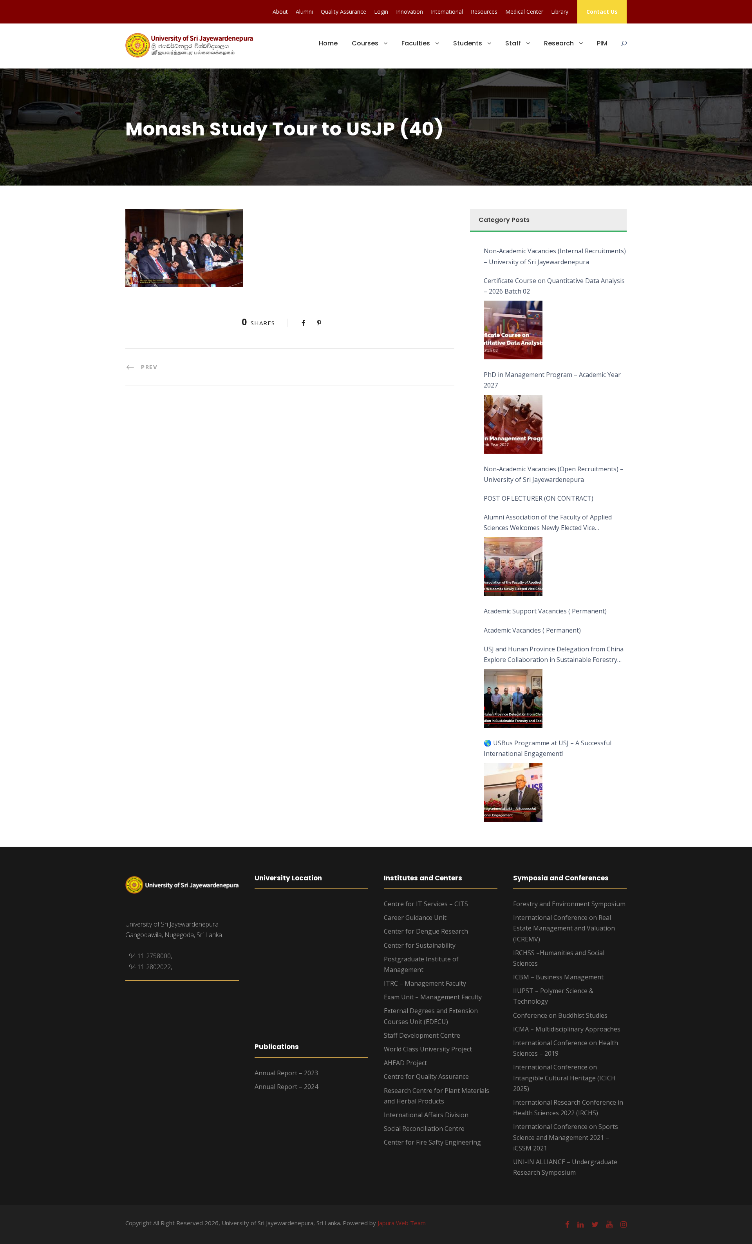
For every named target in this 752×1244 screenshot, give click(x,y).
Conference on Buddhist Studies (560, 1015)
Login (381, 11)
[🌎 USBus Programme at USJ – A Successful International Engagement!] (513, 792)
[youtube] (609, 1224)
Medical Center (524, 11)
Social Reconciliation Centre (424, 1128)
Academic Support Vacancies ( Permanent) (545, 611)
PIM (602, 43)
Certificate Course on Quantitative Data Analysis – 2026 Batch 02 (554, 286)
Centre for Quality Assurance (426, 1076)
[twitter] (594, 1224)
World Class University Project (428, 1049)
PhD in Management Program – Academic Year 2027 (552, 379)
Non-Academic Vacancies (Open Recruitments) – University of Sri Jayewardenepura (554, 474)
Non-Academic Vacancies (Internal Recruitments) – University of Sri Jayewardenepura (555, 256)
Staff (513, 43)
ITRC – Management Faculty (425, 983)
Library (559, 11)
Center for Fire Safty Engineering (432, 1142)
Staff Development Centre (422, 1035)
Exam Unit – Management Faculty (433, 997)
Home (328, 43)
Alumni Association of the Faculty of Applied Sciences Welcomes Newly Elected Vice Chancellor (548, 523)
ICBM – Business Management (558, 977)
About (280, 11)
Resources (484, 11)
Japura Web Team (402, 1223)
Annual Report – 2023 (286, 1073)
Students (467, 43)
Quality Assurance (343, 11)
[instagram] (623, 1224)
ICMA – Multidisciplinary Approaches (566, 1029)
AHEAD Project (405, 1062)
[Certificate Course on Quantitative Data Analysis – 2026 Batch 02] (513, 330)
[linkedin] (580, 1224)
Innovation (409, 11)
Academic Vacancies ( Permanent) (532, 630)
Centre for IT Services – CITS (426, 904)
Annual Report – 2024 (286, 1086)
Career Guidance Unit (415, 917)
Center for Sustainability (420, 945)
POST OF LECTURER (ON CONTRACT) (538, 498)
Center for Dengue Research (426, 931)
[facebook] (567, 1224)
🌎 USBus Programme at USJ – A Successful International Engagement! (547, 748)
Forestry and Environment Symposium (569, 904)
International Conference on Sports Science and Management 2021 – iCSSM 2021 (565, 1137)
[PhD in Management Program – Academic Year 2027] (513, 424)
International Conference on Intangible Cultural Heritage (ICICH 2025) (564, 1078)
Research (559, 43)
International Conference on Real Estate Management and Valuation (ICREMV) (564, 928)
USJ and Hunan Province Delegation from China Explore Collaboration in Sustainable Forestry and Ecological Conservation (554, 655)
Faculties (415, 43)
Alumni (304, 11)
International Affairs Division (426, 1115)
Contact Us (602, 11)
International (447, 11)
